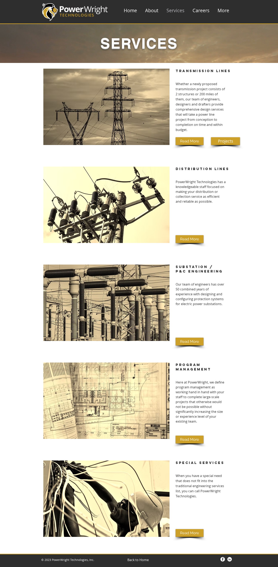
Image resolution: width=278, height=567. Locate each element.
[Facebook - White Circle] (222, 559)
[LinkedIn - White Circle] (229, 559)
